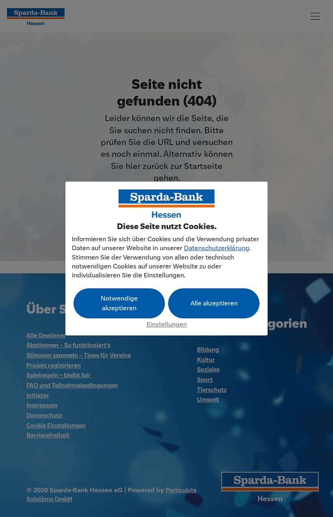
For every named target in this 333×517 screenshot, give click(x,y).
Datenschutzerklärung (216, 248)
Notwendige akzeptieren (119, 303)
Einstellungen (167, 324)
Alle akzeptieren (214, 303)
